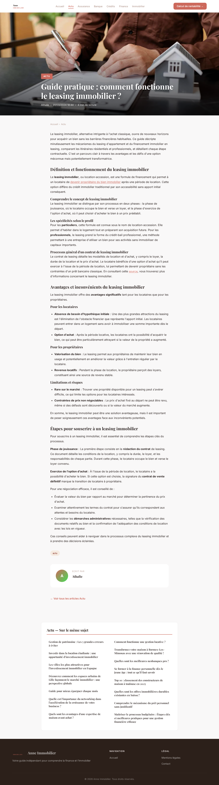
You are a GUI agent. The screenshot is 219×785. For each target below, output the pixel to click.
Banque (98, 6)
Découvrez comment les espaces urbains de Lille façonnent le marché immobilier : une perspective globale (75, 679)
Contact (166, 763)
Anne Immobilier (42, 752)
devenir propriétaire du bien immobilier (95, 182)
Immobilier (138, 6)
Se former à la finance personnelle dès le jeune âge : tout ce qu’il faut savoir (138, 670)
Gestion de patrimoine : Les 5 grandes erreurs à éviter (76, 643)
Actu (71, 6)
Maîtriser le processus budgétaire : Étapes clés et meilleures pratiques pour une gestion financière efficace (142, 718)
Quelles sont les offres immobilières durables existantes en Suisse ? (141, 693)
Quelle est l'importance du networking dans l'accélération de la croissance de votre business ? (75, 702)
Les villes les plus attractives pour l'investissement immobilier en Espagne (73, 666)
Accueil (60, 6)
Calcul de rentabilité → (190, 6)
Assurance (84, 6)
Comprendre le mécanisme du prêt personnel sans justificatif (141, 704)
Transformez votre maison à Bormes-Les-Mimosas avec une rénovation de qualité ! (139, 651)
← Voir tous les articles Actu (67, 598)
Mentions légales (171, 757)
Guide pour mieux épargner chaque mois (73, 691)
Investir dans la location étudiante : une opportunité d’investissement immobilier (73, 654)
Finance (123, 6)
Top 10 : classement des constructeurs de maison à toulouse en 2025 (138, 682)
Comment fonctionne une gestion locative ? (139, 642)
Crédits (111, 6)
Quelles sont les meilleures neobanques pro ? (141, 661)
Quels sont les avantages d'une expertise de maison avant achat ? (75, 715)
